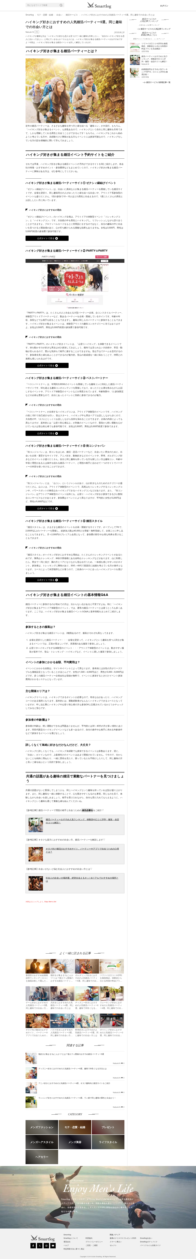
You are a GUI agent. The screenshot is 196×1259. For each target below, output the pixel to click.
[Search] (61, 5)
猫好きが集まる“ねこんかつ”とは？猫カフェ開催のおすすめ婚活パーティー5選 (71, 1054)
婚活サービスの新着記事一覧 (158, 82)
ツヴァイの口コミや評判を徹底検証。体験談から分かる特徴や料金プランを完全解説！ (154, 46)
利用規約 (89, 1238)
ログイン (164, 5)
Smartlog (30, 14)
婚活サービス (72, 14)
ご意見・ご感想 (92, 1245)
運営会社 (67, 1241)
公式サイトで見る (45, 238)
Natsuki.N (30, 32)
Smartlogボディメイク (148, 1241)
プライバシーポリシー (94, 1241)
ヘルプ (66, 1245)
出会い (59, 14)
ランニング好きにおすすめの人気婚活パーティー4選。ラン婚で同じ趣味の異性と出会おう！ (77, 1097)
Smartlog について (71, 1238)
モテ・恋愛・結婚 (45, 14)
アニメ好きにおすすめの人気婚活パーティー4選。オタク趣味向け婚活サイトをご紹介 (74, 1083)
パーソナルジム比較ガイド (150, 1245)
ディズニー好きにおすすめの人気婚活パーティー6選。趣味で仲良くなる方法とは (72, 1068)
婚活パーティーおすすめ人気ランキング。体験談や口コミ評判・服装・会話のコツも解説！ (154, 59)
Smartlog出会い (146, 1238)
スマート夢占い (116, 1241)
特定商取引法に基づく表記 (74, 1249)
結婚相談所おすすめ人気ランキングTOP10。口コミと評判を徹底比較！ (154, 72)
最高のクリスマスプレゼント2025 (123, 1238)
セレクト (113, 1245)
